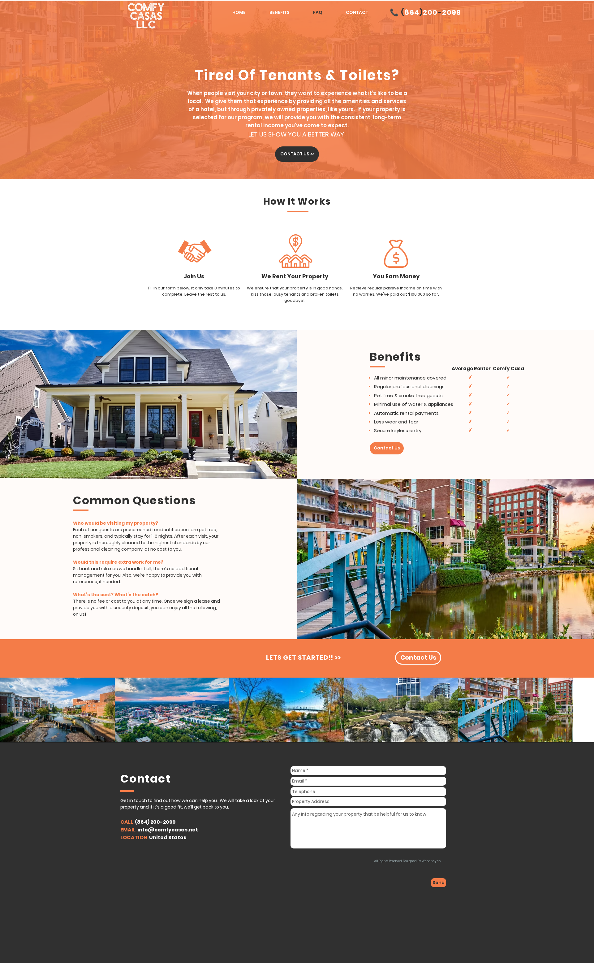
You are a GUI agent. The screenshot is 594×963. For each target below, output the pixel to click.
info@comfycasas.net (167, 829)
